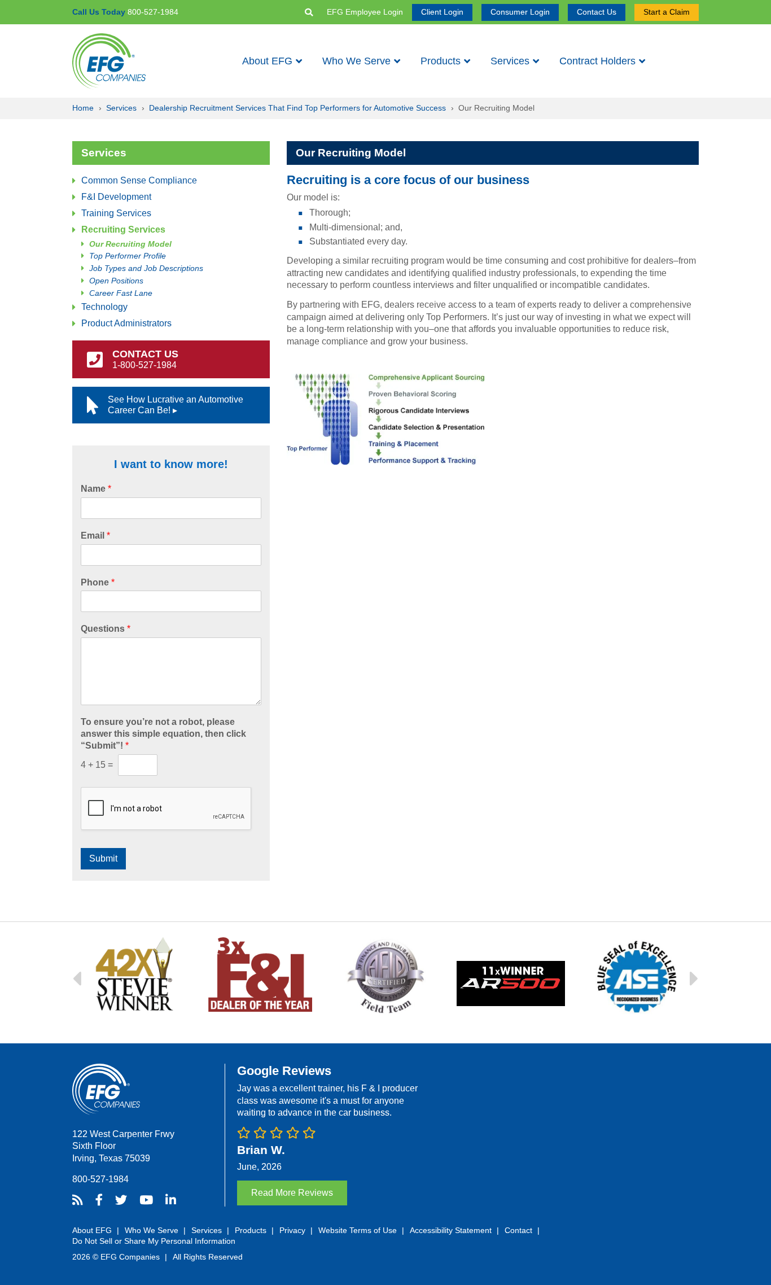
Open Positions (116, 281)
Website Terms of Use (357, 1230)
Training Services (116, 213)
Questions (105, 628)
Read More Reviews (292, 1192)
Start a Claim (666, 11)
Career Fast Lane (120, 293)
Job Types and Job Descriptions (146, 268)
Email (95, 535)
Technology (104, 307)
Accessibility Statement (451, 1230)
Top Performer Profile (127, 256)
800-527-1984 (100, 1179)
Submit (103, 858)
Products (440, 61)
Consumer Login (520, 11)
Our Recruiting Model (130, 244)
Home (83, 107)
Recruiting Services (123, 229)
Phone (98, 582)
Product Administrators (126, 323)
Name (96, 488)
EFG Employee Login (365, 11)
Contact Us (596, 11)
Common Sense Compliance (139, 180)
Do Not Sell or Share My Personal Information (153, 1240)
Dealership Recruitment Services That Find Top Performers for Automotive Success (297, 107)
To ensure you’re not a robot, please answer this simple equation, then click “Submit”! (163, 733)
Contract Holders (597, 61)
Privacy (292, 1230)
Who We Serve (356, 61)
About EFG (267, 61)
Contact (518, 1230)
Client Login (442, 11)
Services (509, 61)
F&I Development (116, 197)
